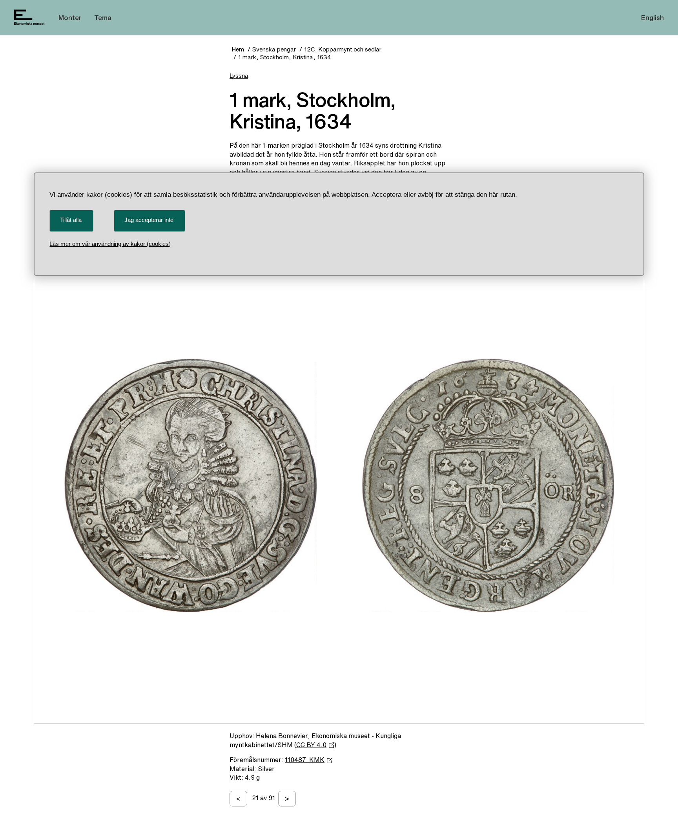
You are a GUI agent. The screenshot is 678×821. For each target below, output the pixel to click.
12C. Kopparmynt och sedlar (342, 49)
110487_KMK (304, 760)
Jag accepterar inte (148, 219)
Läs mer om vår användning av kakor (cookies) (110, 243)
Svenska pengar (274, 49)
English (652, 17)
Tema (102, 17)
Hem (237, 49)
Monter (70, 17)
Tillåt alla (71, 219)
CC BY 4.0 (311, 745)
